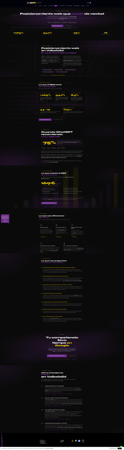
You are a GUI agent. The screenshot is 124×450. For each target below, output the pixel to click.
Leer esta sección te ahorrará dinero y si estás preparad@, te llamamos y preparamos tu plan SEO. (5, 218)
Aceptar (119, 448)
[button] (45, 6)
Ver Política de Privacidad (49, 448)
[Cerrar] (122, 448)
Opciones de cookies (113, 448)
